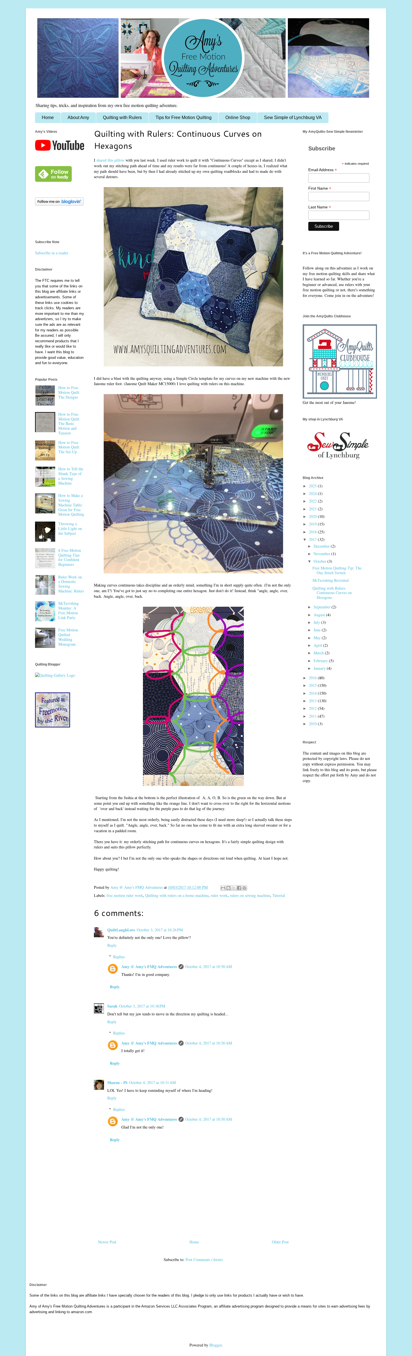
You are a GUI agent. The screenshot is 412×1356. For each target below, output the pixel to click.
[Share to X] (234, 888)
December (322, 546)
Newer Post (107, 1242)
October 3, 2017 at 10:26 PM (160, 929)
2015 (313, 685)
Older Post (280, 1242)
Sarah (112, 1006)
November (322, 553)
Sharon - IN (117, 1082)
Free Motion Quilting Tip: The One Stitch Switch (337, 570)
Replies (119, 956)
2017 (313, 539)
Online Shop (237, 117)
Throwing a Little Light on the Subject (70, 528)
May (318, 637)
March (319, 652)
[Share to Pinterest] (244, 888)
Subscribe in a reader (51, 252)
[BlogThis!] (228, 888)
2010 (313, 723)
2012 (313, 708)
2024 (313, 493)
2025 (313, 486)
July (317, 622)
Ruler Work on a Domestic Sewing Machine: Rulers (71, 584)
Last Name (319, 207)
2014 (313, 693)
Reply (112, 945)
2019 (313, 524)
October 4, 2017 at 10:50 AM (208, 966)
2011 (313, 716)
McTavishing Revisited (331, 580)
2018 (313, 531)
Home (48, 117)
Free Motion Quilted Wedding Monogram (68, 636)
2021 (313, 508)
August (320, 614)
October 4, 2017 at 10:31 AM (152, 1082)
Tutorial (278, 895)
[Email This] (223, 888)
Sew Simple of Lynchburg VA (293, 117)
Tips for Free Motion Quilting (184, 117)
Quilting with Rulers (122, 117)
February (321, 660)
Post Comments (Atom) (204, 1259)
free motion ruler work (125, 895)
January (320, 668)
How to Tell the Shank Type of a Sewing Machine (70, 475)
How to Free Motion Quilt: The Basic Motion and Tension (69, 423)
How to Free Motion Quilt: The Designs (69, 392)
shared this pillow (110, 160)
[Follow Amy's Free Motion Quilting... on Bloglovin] (59, 204)
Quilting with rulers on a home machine (177, 895)
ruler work (219, 895)
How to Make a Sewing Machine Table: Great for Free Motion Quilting (71, 505)
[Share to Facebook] (239, 888)
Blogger (215, 1345)
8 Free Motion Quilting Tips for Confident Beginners (69, 557)
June (318, 629)
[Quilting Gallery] (55, 675)
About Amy (78, 117)
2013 (313, 700)
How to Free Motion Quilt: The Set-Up (69, 447)
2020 (313, 516)
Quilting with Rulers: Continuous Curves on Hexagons (332, 592)
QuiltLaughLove (121, 930)
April (318, 645)
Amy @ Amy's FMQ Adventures (149, 966)
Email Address (322, 170)
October (320, 561)
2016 (313, 677)
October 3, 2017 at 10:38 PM (142, 1006)
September (323, 607)
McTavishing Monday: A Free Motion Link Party (68, 610)
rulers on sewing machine (250, 895)
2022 (313, 501)
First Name (319, 188)
